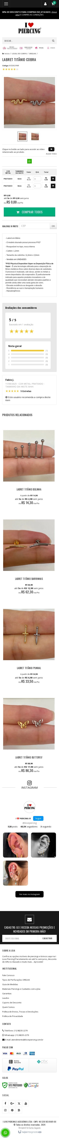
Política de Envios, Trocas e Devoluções (20, 1011)
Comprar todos (32, 212)
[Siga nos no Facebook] (5, 1103)
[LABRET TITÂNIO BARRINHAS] (29, 554)
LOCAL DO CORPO (19, 53)
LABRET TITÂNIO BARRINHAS (29, 579)
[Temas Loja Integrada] (34, 1127)
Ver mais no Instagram (29, 894)
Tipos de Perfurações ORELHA (16, 979)
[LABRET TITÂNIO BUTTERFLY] (29, 733)
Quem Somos (8, 1007)
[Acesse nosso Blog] (19, 1110)
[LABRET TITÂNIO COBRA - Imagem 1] (22, 136)
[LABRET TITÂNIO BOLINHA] (29, 465)
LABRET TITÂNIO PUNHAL (29, 668)
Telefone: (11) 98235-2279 (16, 1030)
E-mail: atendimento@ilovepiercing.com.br (24, 1039)
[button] (51, 150)
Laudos (5, 998)
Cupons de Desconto (11, 1002)
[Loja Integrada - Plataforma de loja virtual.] (30, 1132)
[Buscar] (53, 40)
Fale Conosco (8, 975)
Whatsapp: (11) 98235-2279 (16, 1035)
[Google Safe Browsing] (31, 1085)
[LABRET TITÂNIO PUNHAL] (29, 643)
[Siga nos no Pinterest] (12, 1110)
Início (7, 53)
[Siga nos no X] (19, 1103)
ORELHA (32, 53)
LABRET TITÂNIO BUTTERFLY (29, 757)
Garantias (6, 993)
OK (53, 226)
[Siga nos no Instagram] (5, 1110)
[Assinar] (47, 938)
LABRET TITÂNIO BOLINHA (29, 489)
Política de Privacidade (12, 1016)
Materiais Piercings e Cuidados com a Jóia (21, 989)
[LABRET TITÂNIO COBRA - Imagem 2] (35, 136)
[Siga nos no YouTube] (26, 1103)
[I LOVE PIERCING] (29, 28)
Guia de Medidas (10, 984)
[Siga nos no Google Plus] (12, 1103)
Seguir (38, 818)
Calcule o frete (10, 226)
